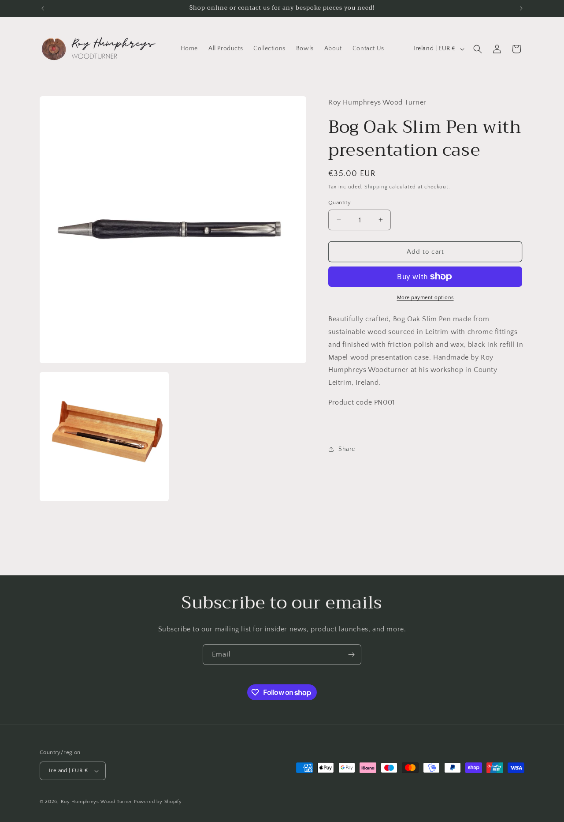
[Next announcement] (521, 8)
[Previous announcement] (42, 8)
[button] (477, 49)
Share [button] (346, 448)
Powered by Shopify (158, 801)
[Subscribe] (351, 654)
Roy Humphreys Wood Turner (97, 801)
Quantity (339, 202)
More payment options (425, 297)
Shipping (376, 187)
